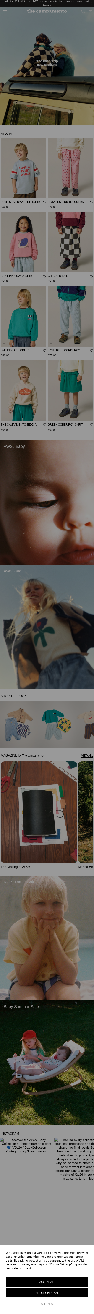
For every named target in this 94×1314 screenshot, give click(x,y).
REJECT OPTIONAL (47, 1293)
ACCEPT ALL (47, 1282)
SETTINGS (47, 1304)
